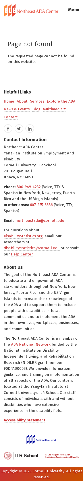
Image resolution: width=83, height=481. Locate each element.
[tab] (41, 10)
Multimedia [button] (53, 109)
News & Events (17, 109)
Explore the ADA (61, 101)
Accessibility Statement (24, 420)
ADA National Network (30, 344)
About (22, 101)
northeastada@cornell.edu (39, 220)
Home (9, 101)
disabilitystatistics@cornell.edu (32, 248)
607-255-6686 (41, 205)
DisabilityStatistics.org (23, 236)
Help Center (22, 254)
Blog (36, 109)
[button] (73, 10)
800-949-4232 (29, 187)
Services (37, 101)
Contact (11, 117)
